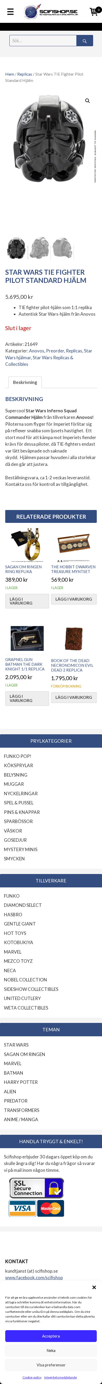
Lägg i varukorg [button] (21, 601)
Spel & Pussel (18, 802)
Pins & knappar (22, 812)
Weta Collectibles (26, 1008)
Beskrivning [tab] (25, 382)
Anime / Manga (21, 1119)
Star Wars (16, 1045)
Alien (10, 1091)
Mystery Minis (20, 849)
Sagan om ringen (24, 1054)
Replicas (24, 74)
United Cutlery (22, 998)
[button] (94, 1287)
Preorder (55, 350)
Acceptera (51, 1336)
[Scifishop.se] (51, 11)
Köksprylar (18, 765)
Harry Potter (21, 1082)
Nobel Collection (25, 979)
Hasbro (13, 914)
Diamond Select (23, 905)
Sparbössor (18, 821)
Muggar (14, 784)
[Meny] (10, 12)
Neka (51, 1350)
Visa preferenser (51, 1364)
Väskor (13, 831)
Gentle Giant (20, 924)
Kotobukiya (18, 942)
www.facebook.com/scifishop (34, 1277)
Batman (13, 1073)
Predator (15, 1101)
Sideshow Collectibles (31, 989)
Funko (12, 896)
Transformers (21, 1110)
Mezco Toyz (18, 961)
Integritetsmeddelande (60, 1377)
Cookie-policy (32, 1377)
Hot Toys (15, 933)
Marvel (12, 952)
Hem (9, 74)
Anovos (36, 350)
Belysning (15, 775)
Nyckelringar (21, 793)
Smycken (14, 858)
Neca (10, 970)
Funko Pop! (17, 756)
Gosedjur (15, 840)
